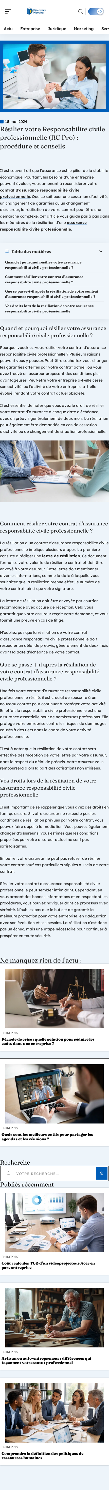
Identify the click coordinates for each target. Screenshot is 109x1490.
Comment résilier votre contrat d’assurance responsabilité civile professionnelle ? (44, 279)
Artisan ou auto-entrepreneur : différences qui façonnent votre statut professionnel (46, 1360)
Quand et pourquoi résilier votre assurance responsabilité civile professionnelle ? (43, 265)
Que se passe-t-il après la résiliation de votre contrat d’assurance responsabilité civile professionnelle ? (51, 294)
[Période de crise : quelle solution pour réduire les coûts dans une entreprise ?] (54, 998)
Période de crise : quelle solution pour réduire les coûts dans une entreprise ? (48, 1041)
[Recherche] (80, 12)
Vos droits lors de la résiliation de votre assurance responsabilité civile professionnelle (49, 308)
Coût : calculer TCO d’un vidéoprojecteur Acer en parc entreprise (48, 1265)
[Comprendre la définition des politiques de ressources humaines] (54, 1413)
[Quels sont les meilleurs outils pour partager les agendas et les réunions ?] (54, 1094)
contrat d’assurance (19, 190)
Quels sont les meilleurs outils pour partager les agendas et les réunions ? (47, 1136)
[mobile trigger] (9, 11)
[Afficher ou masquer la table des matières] (77, 251)
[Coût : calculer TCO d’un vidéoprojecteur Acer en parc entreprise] (54, 1222)
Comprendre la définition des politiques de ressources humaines (42, 1455)
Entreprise (11, 1032)
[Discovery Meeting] (36, 11)
